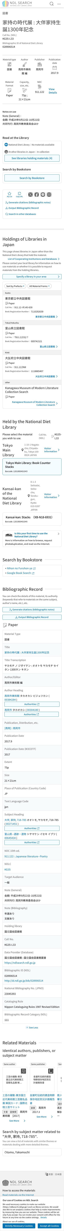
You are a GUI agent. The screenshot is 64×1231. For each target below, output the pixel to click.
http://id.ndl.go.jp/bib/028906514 (24, 980)
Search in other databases (22, 213)
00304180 (32, 710)
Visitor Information (50, 450)
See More (14, 1120)
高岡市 (8, 710)
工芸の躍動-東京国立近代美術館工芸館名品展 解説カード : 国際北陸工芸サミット (14, 1101)
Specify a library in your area (31, 276)
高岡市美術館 (12, 696)
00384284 (10, 699)
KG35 (8, 869)
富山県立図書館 (47, 346)
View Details (53, 90)
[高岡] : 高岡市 (12, 728)
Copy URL (19, 196)
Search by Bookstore (32, 178)
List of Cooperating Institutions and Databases (32, 258)
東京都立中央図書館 (45, 316)
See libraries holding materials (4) (32, 158)
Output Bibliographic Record (24, 207)
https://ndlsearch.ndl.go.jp (20, 962)
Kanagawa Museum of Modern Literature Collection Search (33, 403)
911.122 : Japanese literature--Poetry (26, 856)
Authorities (30, 704)
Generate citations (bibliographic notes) (30, 202)
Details (44, 1217)
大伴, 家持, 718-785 (15, 820)
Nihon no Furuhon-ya (20, 568)
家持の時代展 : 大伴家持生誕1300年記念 (27, 652)
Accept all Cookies (49, 1225)
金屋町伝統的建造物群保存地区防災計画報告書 (42, 1099)
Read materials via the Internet (18, 1194)
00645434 (10, 838)
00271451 (11, 824)
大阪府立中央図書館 (45, 376)
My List (9, 196)
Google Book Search (19, 573)
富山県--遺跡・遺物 (15, 834)
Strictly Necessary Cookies (19, 1225)
